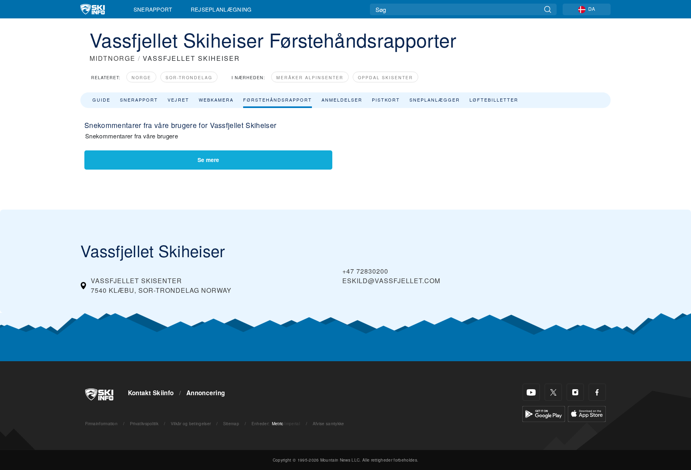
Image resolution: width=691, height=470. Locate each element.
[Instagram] (575, 392)
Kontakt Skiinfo (151, 392)
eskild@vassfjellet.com (391, 280)
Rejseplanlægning (221, 9)
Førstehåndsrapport (277, 99)
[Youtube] (531, 392)
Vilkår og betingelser (191, 423)
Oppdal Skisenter (385, 77)
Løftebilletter (493, 99)
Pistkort (386, 99)
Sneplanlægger (434, 99)
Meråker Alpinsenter (310, 77)
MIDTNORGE (113, 58)
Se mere (208, 160)
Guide (101, 99)
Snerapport (153, 9)
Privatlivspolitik (144, 423)
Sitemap (231, 423)
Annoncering (205, 392)
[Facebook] (597, 392)
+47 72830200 (365, 271)
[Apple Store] (587, 413)
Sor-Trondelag (189, 77)
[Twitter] (553, 392)
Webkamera (216, 99)
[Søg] (548, 9)
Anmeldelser (342, 99)
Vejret (178, 99)
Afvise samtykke (328, 423)
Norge (141, 77)
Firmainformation (101, 423)
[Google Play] (543, 413)
